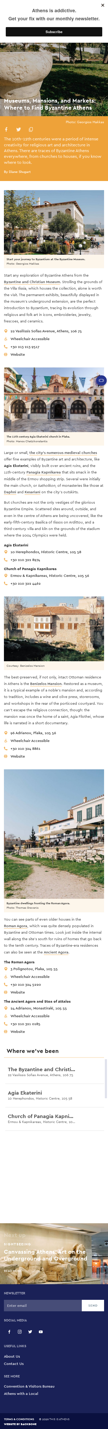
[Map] (54, 1179)
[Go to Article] (100, 1072)
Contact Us (14, 1363)
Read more (16, 1083)
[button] (6, 130)
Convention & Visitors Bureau (29, 1386)
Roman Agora (15, 925)
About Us (12, 1356)
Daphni (10, 492)
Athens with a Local (21, 1393)
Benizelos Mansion (46, 683)
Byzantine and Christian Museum (32, 281)
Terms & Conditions (19, 1419)
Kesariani (32, 492)
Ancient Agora (56, 952)
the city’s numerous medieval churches (63, 452)
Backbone (28, 1424)
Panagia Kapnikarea (43, 472)
